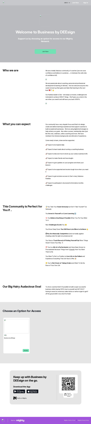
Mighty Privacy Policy (83, 420)
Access (26, 350)
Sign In (85, 3)
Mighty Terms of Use (69, 420)
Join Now (75, 3)
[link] (16, 335)
